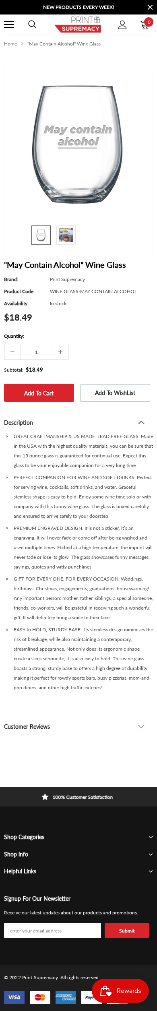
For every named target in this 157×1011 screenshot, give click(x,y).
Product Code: (19, 291)
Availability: (16, 303)
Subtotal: (13, 370)
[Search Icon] (32, 25)
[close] (150, 7)
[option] (78, 7)
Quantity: (14, 336)
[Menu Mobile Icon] (9, 24)
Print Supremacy (67, 279)
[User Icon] (122, 25)
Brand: (11, 279)
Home (10, 44)
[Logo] (77, 25)
